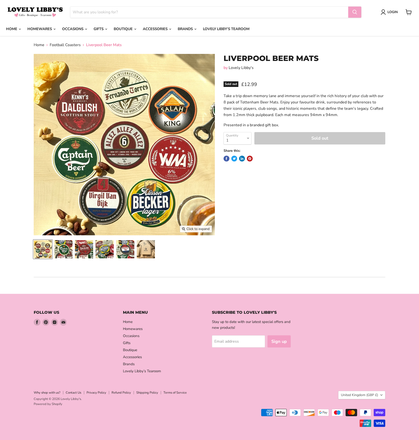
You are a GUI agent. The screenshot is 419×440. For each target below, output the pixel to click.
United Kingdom (359, 395)
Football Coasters (65, 45)
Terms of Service (175, 392)
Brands (186, 28)
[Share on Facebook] (226, 158)
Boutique (124, 28)
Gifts (99, 28)
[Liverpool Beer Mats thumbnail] (42, 249)
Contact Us (73, 392)
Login (392, 12)
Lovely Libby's (241, 67)
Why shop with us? (47, 392)
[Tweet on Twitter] (234, 158)
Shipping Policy (147, 392)
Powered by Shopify (48, 404)
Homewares (40, 28)
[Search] (354, 12)
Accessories (156, 28)
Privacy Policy (96, 392)
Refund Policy (121, 392)
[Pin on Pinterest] (250, 158)
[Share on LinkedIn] (242, 158)
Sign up (279, 341)
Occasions (73, 28)
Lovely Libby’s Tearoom (226, 28)
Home (12, 28)
